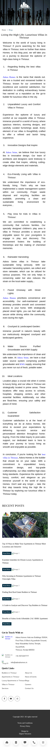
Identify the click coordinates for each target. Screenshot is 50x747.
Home (4, 30)
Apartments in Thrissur (10, 677)
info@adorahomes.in (19, 662)
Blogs (27, 681)
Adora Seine (11, 152)
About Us (28, 673)
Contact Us (29, 688)
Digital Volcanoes (25, 734)
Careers (28, 684)
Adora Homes (9, 77)
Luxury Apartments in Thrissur (13, 681)
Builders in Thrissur (9, 673)
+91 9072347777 (22, 656)
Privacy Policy (25, 726)
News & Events (31, 677)
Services (5, 688)
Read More (6, 553)
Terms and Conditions (25, 723)
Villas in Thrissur (8, 684)
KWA (22, 364)
